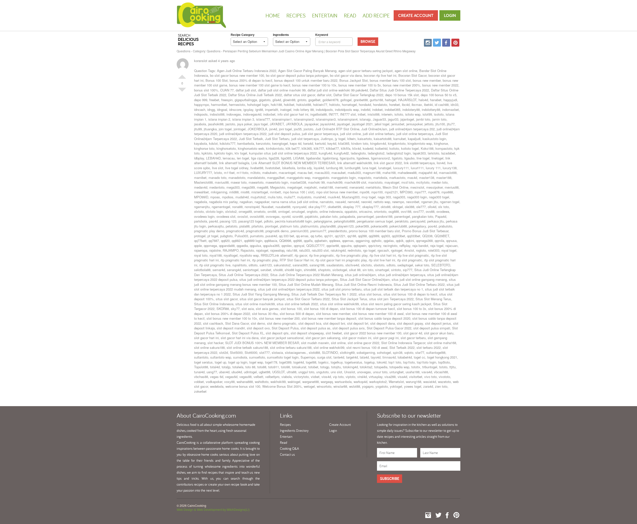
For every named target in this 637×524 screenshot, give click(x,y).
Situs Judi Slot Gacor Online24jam (365, 279)
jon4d (273, 129)
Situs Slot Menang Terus (433, 299)
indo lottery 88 (303, 109)
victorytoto (301, 376)
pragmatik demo (277, 230)
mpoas (215, 197)
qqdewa (334, 240)
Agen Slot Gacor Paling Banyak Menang (307, 70)
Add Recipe (376, 15)
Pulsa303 (241, 235)
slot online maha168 (441, 342)
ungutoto (322, 372)
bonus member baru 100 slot (390, 80)
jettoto (429, 124)
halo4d (423, 99)
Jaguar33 (379, 119)
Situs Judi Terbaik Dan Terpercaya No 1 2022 (324, 294)
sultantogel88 (435, 352)
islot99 (427, 114)
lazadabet (448, 153)
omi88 (271, 211)
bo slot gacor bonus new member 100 (237, 75)
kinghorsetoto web (251, 148)
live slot (217, 167)
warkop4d (360, 381)
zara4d (428, 386)
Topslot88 (201, 367)
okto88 (385, 206)
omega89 (245, 211)
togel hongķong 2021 (442, 357)
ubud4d (236, 372)
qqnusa (451, 240)
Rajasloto (247, 250)
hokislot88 (303, 104)
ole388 (409, 206)
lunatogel (384, 167)
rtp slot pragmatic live (214, 265)
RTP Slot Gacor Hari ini (297, 260)
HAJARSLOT (407, 99)
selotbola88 (202, 269)
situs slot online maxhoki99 (255, 303)
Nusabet (267, 206)
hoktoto (334, 104)
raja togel (436, 245)
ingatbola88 (318, 114)
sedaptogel (405, 265)
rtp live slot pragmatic (413, 255)
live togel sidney (236, 167)
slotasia (277, 352)
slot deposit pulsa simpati (431, 328)
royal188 (216, 255)
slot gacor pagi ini (386, 337)
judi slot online (350, 133)
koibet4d (381, 148)
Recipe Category (243, 34)
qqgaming (363, 240)
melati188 (326, 187)
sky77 (235, 308)
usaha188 (413, 372)
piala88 (244, 226)
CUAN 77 (227, 90)
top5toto (444, 362)
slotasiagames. (296, 352)
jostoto (308, 129)
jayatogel (343, 124)
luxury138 (450, 167)
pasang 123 (228, 221)
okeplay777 (370, 206)
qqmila (439, 240)
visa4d (402, 376)
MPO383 (406, 192)
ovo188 (406, 211)
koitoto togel (410, 148)
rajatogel (262, 250)
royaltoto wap (249, 255)
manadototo (236, 177)
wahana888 (245, 381)
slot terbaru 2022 (429, 347)
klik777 (319, 148)
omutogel (298, 211)
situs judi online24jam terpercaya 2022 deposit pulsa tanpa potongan (288, 279)
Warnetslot (396, 381)
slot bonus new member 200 (279, 318)
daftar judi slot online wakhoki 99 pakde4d (338, 90)
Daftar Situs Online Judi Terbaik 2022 (255, 94)
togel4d (298, 362)
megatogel (294, 187)
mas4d (412, 177)
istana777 (263, 119)
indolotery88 (411, 109)
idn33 (454, 104)
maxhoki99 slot (355, 182)
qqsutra (346, 245)
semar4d (218, 269)
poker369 (362, 226)
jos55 (298, 129)
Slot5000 (236, 352)
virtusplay (375, 376)
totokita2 (366, 367)
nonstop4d (252, 206)
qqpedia (242, 245)
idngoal (222, 109)
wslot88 (354, 386)
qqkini (410, 240)
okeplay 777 (351, 206)
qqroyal (299, 245)
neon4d (366, 201)
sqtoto (408, 352)
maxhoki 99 (316, 182)
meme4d (341, 187)
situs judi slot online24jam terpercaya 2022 (288, 289)
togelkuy (337, 362)
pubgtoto (226, 235)
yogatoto (381, 386)
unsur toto (380, 372)
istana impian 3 (243, 119)
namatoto (326, 201)
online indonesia (331, 211)
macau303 (322, 172)
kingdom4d (378, 143)
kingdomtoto (397, 143)
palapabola (347, 216)
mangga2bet (276, 177)
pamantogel (365, 216)
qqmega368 (424, 240)
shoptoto (324, 269)
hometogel (349, 104)
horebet (394, 104)
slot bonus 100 (291, 308)
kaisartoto (365, 138)
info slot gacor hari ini (292, 114)
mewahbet (201, 192)
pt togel (213, 235)
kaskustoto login (434, 138)
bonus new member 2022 (440, 85)
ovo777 (418, 211)
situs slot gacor (227, 299)
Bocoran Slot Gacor (412, 75)
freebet (214, 99)
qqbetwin (321, 240)
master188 (443, 177)
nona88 (237, 206)
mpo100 (377, 192)
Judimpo (327, 138)
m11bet (229, 172)
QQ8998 (285, 240)
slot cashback (213, 323)
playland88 (328, 226)
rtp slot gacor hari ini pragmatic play (341, 260)
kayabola (200, 143)
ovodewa (442, 211)
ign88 (259, 109)
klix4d (356, 148)
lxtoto (218, 172)
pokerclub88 (398, 226)
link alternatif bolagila (234, 162)
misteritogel (259, 192)
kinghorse (441, 143)
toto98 (285, 367)
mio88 (245, 192)
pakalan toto (329, 216)
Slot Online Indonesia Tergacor (403, 342)
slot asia (248, 308)
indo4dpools (324, 109)
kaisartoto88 (382, 138)
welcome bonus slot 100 (242, 386)
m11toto (242, 172)
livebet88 (256, 167)
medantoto (216, 187)
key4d (331, 143)
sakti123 (266, 265)
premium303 (299, 230)
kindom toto (359, 143)
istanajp (365, 119)
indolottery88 (431, 109)
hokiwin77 (320, 104)
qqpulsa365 (271, 245)
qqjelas (389, 240)
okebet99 (334, 206)
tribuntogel (429, 367)
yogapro (367, 386)
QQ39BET (441, 235)
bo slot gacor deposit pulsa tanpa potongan (297, 75)
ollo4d (432, 206)
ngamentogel (221, 206)
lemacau (229, 158)
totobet (313, 367)
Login (450, 15)
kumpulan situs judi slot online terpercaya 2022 (283, 153)
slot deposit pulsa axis (348, 328)
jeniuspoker (414, 124)
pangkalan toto (422, 216)
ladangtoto (358, 153)
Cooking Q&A (289, 448)
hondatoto (380, 104)
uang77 (212, 372)
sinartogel (382, 269)
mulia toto (275, 197)
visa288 (390, 376)
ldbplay (199, 158)
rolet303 (433, 250)
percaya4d (417, 221)
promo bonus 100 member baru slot (374, 230)
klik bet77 (293, 148)
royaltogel (231, 255)
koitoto (394, 148)
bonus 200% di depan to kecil (251, 80)
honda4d (365, 104)
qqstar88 (332, 245)
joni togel (285, 129)
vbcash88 (441, 372)
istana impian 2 (219, 119)
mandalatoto (256, 177)
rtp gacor (301, 255)
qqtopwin (360, 245)
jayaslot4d (327, 124)
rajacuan (451, 245)
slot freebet (334, 333)
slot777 (264, 352)
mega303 (233, 187)
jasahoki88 (215, 124)
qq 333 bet (286, 235)
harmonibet (219, 104)
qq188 (351, 235)
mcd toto (407, 182)
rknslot (409, 250)
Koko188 (427, 148)
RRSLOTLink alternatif (277, 255)
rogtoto (421, 250)
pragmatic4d (235, 230)
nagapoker (262, 201)
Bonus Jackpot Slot (353, 80)
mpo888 (447, 192)
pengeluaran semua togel (375, 221)
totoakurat (299, 367)
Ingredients (281, 34)
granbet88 (361, 99)
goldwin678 (330, 99)
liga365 (286, 158)
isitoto (398, 114)
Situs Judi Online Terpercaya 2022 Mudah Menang (306, 274)
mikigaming (219, 192)
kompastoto (443, 148)
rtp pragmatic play (265, 260)
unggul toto (306, 372)
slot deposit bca (309, 323)
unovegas (364, 372)
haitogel (390, 99)
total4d (215, 367)
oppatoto (351, 211)
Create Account (415, 15)
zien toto (441, 386)
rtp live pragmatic (321, 255)
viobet (315, 376)
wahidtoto (261, 381)
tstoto (443, 367)
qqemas (348, 240)
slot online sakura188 (209, 347)
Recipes (296, 15)
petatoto (231, 226)
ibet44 (428, 104)
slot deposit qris (277, 333)
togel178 (271, 362)
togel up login (237, 362)
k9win (351, 138)
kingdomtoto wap (420, 143)
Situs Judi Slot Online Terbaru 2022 (419, 284)
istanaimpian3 (326, 119)
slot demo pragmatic (281, 323)
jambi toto (423, 119)
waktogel (294, 381)
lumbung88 (352, 167)
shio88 (278, 269)
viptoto (350, 376)
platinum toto (289, 226)
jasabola (200, 124)
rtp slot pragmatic (409, 260)
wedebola (216, 386)
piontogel (271, 226)
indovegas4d (252, 114)
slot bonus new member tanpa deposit (329, 318)
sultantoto (201, 357)
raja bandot (420, 245)
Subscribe (389, 478)
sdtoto (390, 265)
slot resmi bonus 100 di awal (366, 347)
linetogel (437, 158)
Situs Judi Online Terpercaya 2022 (243, 274)
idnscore (235, 109)
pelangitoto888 (344, 221)
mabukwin (269, 172)
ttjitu (452, 367)
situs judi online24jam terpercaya (401, 274)
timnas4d (389, 357)
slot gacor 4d (412, 333)
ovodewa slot (225, 216)
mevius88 (452, 187)
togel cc (419, 357)
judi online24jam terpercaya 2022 (242, 133)
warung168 (413, 381)
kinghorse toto (204, 148)
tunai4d (199, 372)
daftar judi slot (246, 90)
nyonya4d (299, 206)
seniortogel (251, 269)
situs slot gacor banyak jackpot (262, 299)
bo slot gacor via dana (346, 75)
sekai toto (422, 265)
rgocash (383, 250)
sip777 (407, 269)
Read (350, 15)
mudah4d (242, 197)
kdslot (213, 143)
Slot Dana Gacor (237, 323)
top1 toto (394, 362)
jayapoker (311, 124)
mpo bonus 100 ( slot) (298, 192)
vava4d (427, 372)
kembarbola (245, 143)
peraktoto (401, 221)
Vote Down (182, 92)
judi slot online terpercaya (414, 133)
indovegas (233, 114)
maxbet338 (298, 182)
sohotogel (384, 352)
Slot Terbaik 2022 (402, 347)
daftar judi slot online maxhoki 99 (282, 90)
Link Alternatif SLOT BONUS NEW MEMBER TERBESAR (293, 162)
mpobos (227, 197)
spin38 (397, 352)
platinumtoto (309, 226)
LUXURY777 (203, 172)
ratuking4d (338, 250)
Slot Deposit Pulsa (285, 328)
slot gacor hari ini (206, 337)
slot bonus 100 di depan (321, 308)
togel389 (285, 362)
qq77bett (200, 240)
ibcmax (417, 104)
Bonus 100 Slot (217, 80)
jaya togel (261, 124)
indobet (377, 109)
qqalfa (308, 240)
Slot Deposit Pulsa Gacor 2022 (389, 328)
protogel (200, 235)
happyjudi (450, 99)
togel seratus (203, 362)
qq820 (225, 240)
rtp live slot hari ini (383, 255)
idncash (199, 109)
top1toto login (426, 362)
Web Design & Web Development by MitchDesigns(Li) (213, 509)
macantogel (287, 172)
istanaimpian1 (282, 119)
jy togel (340, 138)
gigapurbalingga (246, 99)
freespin (227, 99)
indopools (201, 114)
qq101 (328, 235)
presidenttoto (337, 230)
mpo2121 (391, 192)
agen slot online (406, 70)
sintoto (396, 269)
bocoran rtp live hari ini (380, 75)
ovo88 (430, 211)
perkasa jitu (435, 221)
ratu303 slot (320, 250)
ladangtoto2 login (398, 153)
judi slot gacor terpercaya (320, 133)
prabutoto (445, 226)
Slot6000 (251, 352)
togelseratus (353, 362)
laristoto (433, 153)
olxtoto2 (231, 211)
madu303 (354, 172)
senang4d (234, 269)
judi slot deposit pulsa (284, 133)
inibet (362, 114)
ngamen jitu (429, 201)
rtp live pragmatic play (352, 255)
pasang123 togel (250, 221)
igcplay (248, 109)
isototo (439, 114)
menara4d (356, 187)
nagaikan (246, 201)
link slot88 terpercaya (419, 162)
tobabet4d (405, 357)
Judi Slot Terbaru (277, 138)
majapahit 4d (428, 172)
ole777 (421, 206)
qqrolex (286, 245)
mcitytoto (422, 182)
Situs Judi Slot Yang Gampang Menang (261, 294)
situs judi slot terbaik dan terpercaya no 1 (393, 289)
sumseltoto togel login (283, 357)
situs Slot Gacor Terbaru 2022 (308, 299)
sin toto (368, 269)
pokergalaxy (417, 226)
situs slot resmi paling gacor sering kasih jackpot (396, 303)
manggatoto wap (298, 177)
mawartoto (256, 182)
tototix (415, 367)
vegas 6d (216, 376)
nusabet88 (282, 206)
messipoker (434, 187)
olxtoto (199, 211)
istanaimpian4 (348, 119)
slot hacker (215, 342)
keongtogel (280, 143)
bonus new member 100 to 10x (314, 85)
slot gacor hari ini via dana (240, 337)
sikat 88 (355, 269)
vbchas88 (201, 376)
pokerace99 (379, 226)
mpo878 (433, 192)
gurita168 (376, 99)
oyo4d (286, 216)
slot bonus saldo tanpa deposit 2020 (384, 318)
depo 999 (200, 99)
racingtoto (390, 245)
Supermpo (308, 357)
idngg (211, 109)
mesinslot (417, 187)
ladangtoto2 (376, 153)
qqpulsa (255, 245)
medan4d (200, 187)
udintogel (250, 372)
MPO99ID (201, 197)
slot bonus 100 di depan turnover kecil (367, 308)
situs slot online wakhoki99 (339, 303)
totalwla (237, 367)
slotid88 (314, 352)
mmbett (275, 192)
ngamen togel (449, 201)
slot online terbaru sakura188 (291, 347)
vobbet (199, 381)
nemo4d (353, 201)
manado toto (217, 177)
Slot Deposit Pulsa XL (248, 333)
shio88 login (293, 269)
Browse (368, 41)
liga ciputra (259, 158)
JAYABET (277, 124)
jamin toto (439, 119)
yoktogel (396, 386)
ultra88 (291, 372)
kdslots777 (227, 143)
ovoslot (242, 216)
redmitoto (354, 250)
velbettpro (272, 376)
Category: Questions (206, 51)
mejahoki (310, 187)
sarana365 (300, 265)
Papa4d (440, 216)
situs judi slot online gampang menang (419, 279)
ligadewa (363, 158)
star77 (419, 352)
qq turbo (316, 235)
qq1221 (340, 235)
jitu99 (198, 129)
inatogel (285, 109)
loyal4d (319, 167)
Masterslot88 (203, 182)
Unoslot (349, 372)
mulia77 (289, 197)
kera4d (308, 143)
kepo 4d (295, 143)
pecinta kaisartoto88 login (293, 221)
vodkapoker (214, 381)
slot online (338, 342)
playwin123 (346, 226)
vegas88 (245, 376)
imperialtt (271, 109)
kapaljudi (414, 138)
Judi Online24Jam (374, 129)
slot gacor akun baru (438, 333)
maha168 (389, 172)
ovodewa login (204, 216)
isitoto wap (413, 114)
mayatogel (391, 182)
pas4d (213, 221)
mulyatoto (304, 197)
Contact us (287, 454)
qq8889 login (253, 240)
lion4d (441, 162)
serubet (266, 269)
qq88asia (270, 240)
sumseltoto (257, 357)
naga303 (399, 197)
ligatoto (397, 158)
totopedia (380, 367)
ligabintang (330, 158)
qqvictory (374, 245)
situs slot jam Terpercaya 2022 (391, 299)
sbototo (379, 265)
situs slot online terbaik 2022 (297, 303)
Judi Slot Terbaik (251, 138)
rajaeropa (200, 250)
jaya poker (244, 124)
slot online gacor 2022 (363, 342)
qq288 (362, 235)
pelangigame (323, 221)
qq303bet (398, 235)
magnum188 (371, 172)
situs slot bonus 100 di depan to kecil (410, 294)
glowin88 (289, 99)
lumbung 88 (334, 167)
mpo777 (420, 192)
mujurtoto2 (258, 197)
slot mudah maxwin (315, 342)
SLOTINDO (330, 352)
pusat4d (271, 235)
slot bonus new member (333, 313)
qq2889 (374, 235)
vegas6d (231, 376)
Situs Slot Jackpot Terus (349, 299)
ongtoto (312, 211)
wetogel (309, 386)
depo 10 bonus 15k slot (402, 94)
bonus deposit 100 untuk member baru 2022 (305, 80)
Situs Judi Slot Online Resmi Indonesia (363, 284)
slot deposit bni (334, 323)
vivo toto (430, 376)
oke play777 (317, 206)
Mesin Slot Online (395, 187)
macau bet (305, 172)
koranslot (200, 60)
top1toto (409, 362)
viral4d (362, 376)
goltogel (346, 99)
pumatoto (257, 235)
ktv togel (241, 153)
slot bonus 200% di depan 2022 (227, 313)
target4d (352, 357)
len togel (243, 158)
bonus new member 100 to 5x (359, 85)
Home (272, 15)
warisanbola (343, 381)
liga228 (274, 158)
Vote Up (182, 75)
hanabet (435, 99)
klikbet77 (332, 148)
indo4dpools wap (347, 109)
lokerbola (288, 167)
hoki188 (276, 104)
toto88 (261, 367)
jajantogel (407, 119)
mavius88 (222, 182)
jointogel (240, 129)
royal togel (448, 250)
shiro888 (310, 269)
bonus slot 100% (206, 90)
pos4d (432, 226)
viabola (286, 376)
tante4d (338, 357)
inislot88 (373, 114)
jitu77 (451, 124)
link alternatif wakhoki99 (354, 162)
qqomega (210, 245)
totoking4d (350, 367)
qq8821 (237, 240)
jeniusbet (397, 124)
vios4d (326, 376)
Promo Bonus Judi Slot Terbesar (425, 230)
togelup (369, 362)
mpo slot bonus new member (337, 192)
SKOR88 (222, 308)
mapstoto (364, 177)
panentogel (402, 216)
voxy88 (229, 381)
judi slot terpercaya (305, 138)
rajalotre (215, 250)
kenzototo (263, 143)
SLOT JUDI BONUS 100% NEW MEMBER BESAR (262, 342)
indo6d (365, 109)
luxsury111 (401, 167)
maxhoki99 (334, 182)
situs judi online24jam (360, 274)
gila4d (276, 99)
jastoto (230, 124)
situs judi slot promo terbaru (341, 289)
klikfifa (345, 148)
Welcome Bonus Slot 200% (282, 386)
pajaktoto (311, 216)
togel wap (256, 362)
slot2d (223, 352)
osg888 (393, 211)
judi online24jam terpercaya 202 (412, 129)
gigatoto (264, 99)
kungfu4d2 (341, 153)
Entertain (324, 15)
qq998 (297, 240)
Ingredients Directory (294, 430)
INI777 (333, 114)
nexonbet (412, 201)
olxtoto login (214, 211)
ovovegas (273, 216)
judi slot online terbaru (378, 133)
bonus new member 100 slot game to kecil (259, 85)
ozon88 (297, 216)
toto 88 (250, 367)
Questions (183, 51)
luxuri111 (417, 167)
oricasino (365, 211)
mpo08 (364, 192)
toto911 (273, 367)
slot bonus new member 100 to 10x (232, 318)
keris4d (320, 143)
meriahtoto (373, 187)
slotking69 (347, 352)
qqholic (377, 240)
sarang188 (317, 265)
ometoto (259, 211)
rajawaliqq (277, 250)
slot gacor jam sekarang (323, 337)
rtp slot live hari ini (382, 260)
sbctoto (366, 265)
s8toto (253, 265)
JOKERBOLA (257, 129)
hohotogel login (258, 104)
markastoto (397, 177)
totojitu (336, 367)
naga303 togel (439, 197)
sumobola (240, 357)
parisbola (200, 221)
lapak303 (419, 153)
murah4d (319, 197)
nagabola (200, 201)
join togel (225, 129)
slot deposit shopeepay (307, 333)
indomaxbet (450, 109)
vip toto (338, 376)
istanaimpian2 (304, 119)
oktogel (397, 206)
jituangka (210, 129)
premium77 (318, 230)
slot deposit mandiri (231, 328)
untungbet (396, 372)
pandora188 (384, 216)
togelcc (323, 362)
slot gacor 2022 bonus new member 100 (372, 333)
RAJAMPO (231, 250)
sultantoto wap (220, 357)
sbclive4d (352, 265)
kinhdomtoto (275, 148)
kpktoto (207, 153)
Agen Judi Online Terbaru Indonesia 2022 (246, 70)
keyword (321, 34)
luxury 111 (433, 167)
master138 (426, 177)
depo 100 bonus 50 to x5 (438, 94)
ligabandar (313, 158)
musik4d (334, 197)
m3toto (255, 172)
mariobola (380, 177)
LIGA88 (298, 158)
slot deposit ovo (258, 328)
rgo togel (369, 250)
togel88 (311, 362)
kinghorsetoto (226, 148)
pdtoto (268, 221)
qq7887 (214, 240)
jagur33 (393, 119)
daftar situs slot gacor (299, 94)
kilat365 (343, 143)
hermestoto (237, 104)
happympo (201, 104)
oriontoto (380, 211)
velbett (258, 376)
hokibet (289, 104)
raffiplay (404, 245)
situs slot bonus (370, 294)
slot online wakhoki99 (329, 347)
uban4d (224, 372)
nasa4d (340, 201)
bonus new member (427, 80)
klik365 (307, 148)
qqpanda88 (227, 245)
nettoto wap (381, 201)
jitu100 (440, 124)
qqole (198, 245)
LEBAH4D (213, 158)
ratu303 (304, 250)
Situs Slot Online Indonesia (213, 303)
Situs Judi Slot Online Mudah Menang (306, 284)
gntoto (301, 99)
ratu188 (291, 250)
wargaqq (327, 381)
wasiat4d (429, 381)
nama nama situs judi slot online (294, 201)
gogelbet (314, 99)
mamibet (200, 177)
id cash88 (442, 104)
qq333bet (413, 235)
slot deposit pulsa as (315, 328)
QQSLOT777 (315, 245)
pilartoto (257, 226)
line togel (423, 158)
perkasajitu (216, 226)
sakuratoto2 (282, 265)
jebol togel (382, 124)
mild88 (234, 192)
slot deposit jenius (438, 323)
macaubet (338, 172)
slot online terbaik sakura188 (247, 347)
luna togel (369, 167)
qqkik (400, 240)
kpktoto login (223, 153)
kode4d (368, 148)
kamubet (399, 138)
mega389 (248, 187)
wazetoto (444, 381)
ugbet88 (264, 372)
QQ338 (427, 235)
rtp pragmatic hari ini (235, 260)
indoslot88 (217, 114)
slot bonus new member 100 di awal (378, 313)
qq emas (302, 235)
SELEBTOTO (440, 265)
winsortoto (324, 386)
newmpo (398, 201)
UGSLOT (278, 372)
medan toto (439, 182)
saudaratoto (334, 265)
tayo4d (375, 357)
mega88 (262, 187)
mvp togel (369, 197)
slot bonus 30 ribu (265, 313)
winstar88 (340, 386)
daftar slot (324, 94)
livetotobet (272, 167)
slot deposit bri (357, 323)
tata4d (364, 357)
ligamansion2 (380, 158)
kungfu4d (325, 153)
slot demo (258, 323)
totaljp (226, 367)
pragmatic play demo (209, 230)
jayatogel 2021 (362, 124)
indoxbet (269, 114)
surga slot (324, 357)
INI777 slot (348, 114)
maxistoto (375, 182)
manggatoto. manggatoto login (334, 177)
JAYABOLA (294, 124)
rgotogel (396, 250)
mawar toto (239, 182)
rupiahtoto (239, 265)
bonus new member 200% (401, 85)
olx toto (443, 206)
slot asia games (267, 308)
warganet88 (310, 381)
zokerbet (200, 391)
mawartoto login (276, 182)
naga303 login (417, 197)
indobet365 (392, 109)
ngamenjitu (202, 206)
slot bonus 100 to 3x (411, 308)
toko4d (381, 362)
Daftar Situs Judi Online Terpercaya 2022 (399, 90)
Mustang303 (351, 197)
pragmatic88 (255, 230)
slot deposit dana (382, 323)
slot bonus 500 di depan (297, 313)
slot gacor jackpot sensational (282, 337)
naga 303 (384, 197)
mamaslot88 (448, 172)
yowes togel (412, 386)
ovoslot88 (257, 216)
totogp (324, 367)
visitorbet (415, 376)
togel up (220, 362)
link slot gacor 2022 (388, 162)
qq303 (385, 235)
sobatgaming (366, 352)
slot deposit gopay (410, 323)
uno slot (336, 372)
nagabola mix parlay (223, 201)
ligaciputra (347, 158)
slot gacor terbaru (413, 337)
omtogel (284, 211)
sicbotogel (339, 269)
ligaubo (409, 158)
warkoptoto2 (378, 381)
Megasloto (277, 187)
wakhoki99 (278, 381)
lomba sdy (304, 167)
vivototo (444, 376)
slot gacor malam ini (356, 337)
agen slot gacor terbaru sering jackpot (365, 70)
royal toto (201, 255)
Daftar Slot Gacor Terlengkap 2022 (358, 94)
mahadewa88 (407, 172)
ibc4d (406, 104)
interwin (386, 114)
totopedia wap (399, 367)
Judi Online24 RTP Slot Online (337, 129)
